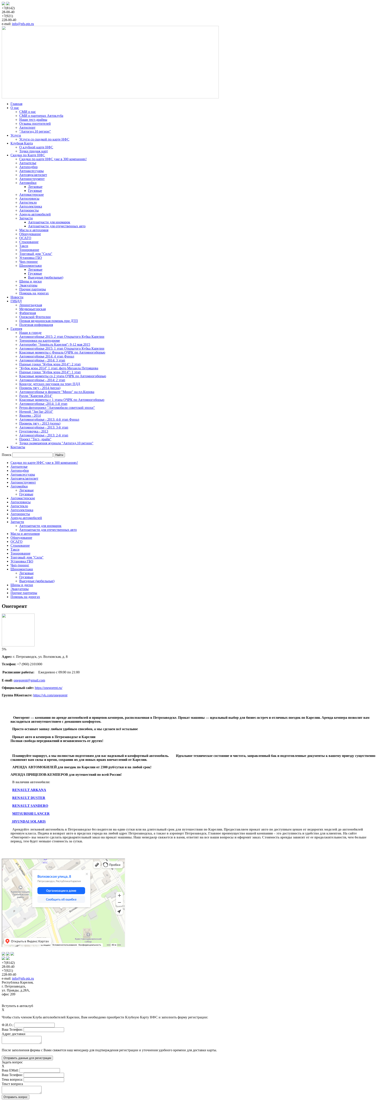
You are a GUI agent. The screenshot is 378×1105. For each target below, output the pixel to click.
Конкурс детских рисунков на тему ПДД (49, 384)
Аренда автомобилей (35, 214)
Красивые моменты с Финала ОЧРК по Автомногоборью (62, 352)
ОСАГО (25, 238)
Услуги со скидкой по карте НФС (44, 139)
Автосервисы (29, 198)
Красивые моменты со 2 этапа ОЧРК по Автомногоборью (62, 376)
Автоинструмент (32, 179)
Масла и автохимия (33, 230)
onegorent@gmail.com (29, 680)
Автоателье (27, 163)
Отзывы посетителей (35, 123)
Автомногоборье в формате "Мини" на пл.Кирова (56, 392)
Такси (23, 246)
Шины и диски (30, 281)
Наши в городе (30, 333)
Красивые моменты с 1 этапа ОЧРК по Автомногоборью (61, 400)
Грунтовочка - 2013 (33, 431)
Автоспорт (27, 127)
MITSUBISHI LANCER (31, 813)
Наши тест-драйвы (33, 119)
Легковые (35, 187)
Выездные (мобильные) (45, 277)
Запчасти (26, 218)
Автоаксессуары (31, 171)
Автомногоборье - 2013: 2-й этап (43, 435)
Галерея (16, 329)
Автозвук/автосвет (33, 175)
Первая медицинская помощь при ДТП (48, 321)
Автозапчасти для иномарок (49, 222)
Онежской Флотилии (35, 317)
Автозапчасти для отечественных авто (57, 226)
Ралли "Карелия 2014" (35, 396)
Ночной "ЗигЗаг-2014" (36, 411)
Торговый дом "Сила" (35, 254)
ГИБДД (16, 301)
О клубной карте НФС (36, 147)
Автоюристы (29, 210)
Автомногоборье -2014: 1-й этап (43, 404)
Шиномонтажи (30, 265)
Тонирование (29, 250)
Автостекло (28, 202)
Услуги (15, 135)
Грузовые (35, 190)
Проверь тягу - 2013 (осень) (39, 423)
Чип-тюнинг (28, 261)
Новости (16, 297)
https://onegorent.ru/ (48, 688)
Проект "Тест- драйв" (35, 439)
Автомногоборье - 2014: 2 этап (42, 380)
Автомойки (28, 183)
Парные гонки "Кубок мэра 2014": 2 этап (50, 364)
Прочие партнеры (32, 289)
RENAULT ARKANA (29, 790)
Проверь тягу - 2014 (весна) (39, 388)
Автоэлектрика (30, 206)
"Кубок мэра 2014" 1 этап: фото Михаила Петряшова (58, 368)
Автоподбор (28, 167)
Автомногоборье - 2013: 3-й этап (43, 427)
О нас (14, 108)
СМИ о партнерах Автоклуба (41, 115)
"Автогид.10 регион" (35, 131)
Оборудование (30, 234)
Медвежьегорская (32, 309)
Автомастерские (31, 194)
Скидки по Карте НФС (27, 155)
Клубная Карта (21, 143)
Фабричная (27, 313)
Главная (16, 104)
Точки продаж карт (33, 151)
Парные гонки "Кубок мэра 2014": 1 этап (50, 372)
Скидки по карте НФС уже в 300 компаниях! (53, 159)
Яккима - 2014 (30, 415)
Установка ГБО (30, 258)
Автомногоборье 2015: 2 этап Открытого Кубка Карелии (61, 336)
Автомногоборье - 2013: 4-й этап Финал (49, 419)
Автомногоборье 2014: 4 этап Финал (46, 356)
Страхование (28, 242)
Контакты (17, 447)
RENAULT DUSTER (28, 798)
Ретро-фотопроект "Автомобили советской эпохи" (57, 407)
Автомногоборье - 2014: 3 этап (42, 360)
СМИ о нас (27, 112)
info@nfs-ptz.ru (23, 24)
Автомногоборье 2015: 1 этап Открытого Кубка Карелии (61, 348)
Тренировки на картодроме (39, 340)
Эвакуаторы (28, 285)
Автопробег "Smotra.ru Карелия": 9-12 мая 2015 (54, 344)
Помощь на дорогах (34, 293)
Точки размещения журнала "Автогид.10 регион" (56, 443)
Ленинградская (30, 305)
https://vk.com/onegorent (50, 695)
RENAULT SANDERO (30, 806)
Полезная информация (36, 325)
